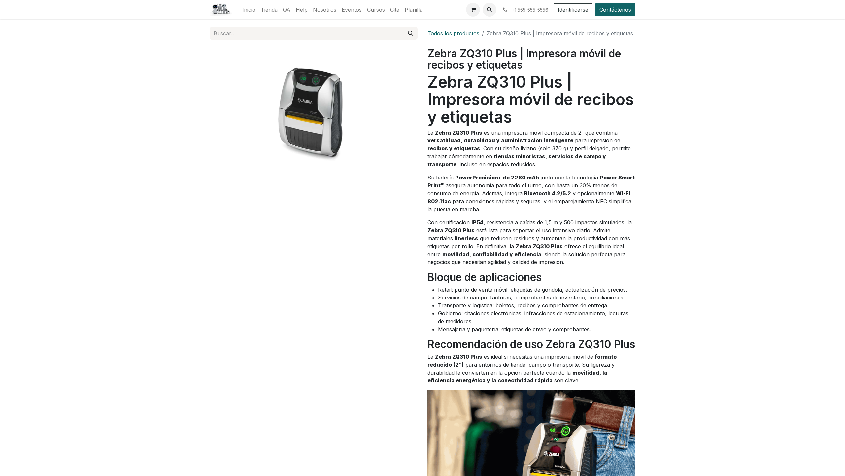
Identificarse (573, 9)
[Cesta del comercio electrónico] (473, 10)
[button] (489, 10)
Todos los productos (453, 33)
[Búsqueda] (411, 33)
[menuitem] (249, 9)
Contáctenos (615, 9)
